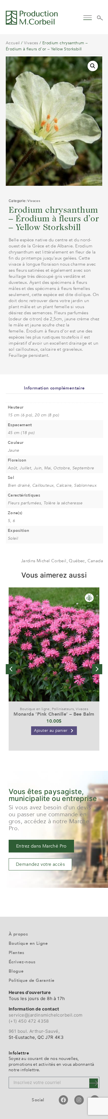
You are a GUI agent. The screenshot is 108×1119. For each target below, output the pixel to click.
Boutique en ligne (35, 709)
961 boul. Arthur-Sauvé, (34, 1031)
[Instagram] (79, 1100)
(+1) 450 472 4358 (29, 1021)
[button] (87, 16)
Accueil (13, 43)
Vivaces (31, 43)
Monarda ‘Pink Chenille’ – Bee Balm (54, 714)
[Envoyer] (93, 1083)
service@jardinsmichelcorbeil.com (46, 1015)
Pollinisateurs (63, 709)
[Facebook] (63, 1100)
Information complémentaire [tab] (54, 388)
